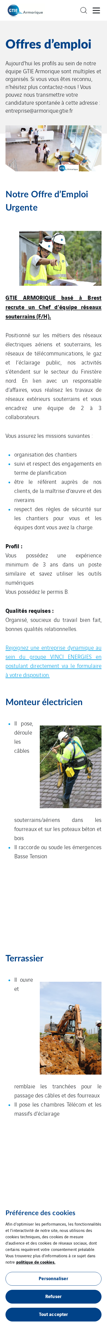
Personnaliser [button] (53, 1278)
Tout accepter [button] (53, 1313)
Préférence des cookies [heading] (40, 1213)
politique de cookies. (35, 1262)
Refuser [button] (53, 1296)
